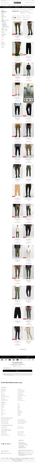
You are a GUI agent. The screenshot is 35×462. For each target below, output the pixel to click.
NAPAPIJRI (2, 406)
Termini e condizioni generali (25, 458)
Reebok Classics (20, 411)
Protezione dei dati (17, 458)
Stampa (7, 458)
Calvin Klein (2, 405)
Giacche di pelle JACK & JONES (5, 396)
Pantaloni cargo (25, 9)
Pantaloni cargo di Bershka (21, 423)
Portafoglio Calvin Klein (4, 400)
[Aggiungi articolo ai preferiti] (21, 22)
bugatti (2, 411)
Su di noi (3, 458)
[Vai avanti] (31, 5)
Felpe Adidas (19, 396)
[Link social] (1, 443)
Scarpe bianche (20, 399)
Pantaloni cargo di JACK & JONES (5, 419)
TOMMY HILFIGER (20, 412)
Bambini (7, 2)
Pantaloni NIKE (3, 394)
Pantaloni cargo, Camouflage (21, 435)
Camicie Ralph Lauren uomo (21, 400)
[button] (23, 12)
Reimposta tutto (26, 19)
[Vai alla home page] (5, 441)
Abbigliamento (17, 9)
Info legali (31, 458)
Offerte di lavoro (11, 458)
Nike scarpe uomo (3, 395)
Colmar (2, 412)
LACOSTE (19, 407)
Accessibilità (13, 459)
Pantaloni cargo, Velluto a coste (5, 435)
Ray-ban (19, 406)
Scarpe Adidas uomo (3, 390)
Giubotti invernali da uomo (21, 390)
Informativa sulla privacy (7, 374)
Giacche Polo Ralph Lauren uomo (22, 395)
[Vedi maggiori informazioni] (17, 40)
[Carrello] (33, 2)
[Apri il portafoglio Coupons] (26, 2)
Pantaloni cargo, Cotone (21, 431)
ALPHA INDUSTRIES (31, 9)
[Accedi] (28, 2)
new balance (2, 407)
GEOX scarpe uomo (20, 389)
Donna (2, 2)
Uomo (5, 2)
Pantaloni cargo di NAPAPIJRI (5, 423)
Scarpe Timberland (3, 389)
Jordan (18, 405)
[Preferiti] (31, 2)
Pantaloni (21, 9)
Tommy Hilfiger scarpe (4, 399)
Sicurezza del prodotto (20, 459)
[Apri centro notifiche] (29, 2)
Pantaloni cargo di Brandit (21, 419)
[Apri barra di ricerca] (33, 5)
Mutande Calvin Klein (20, 394)
